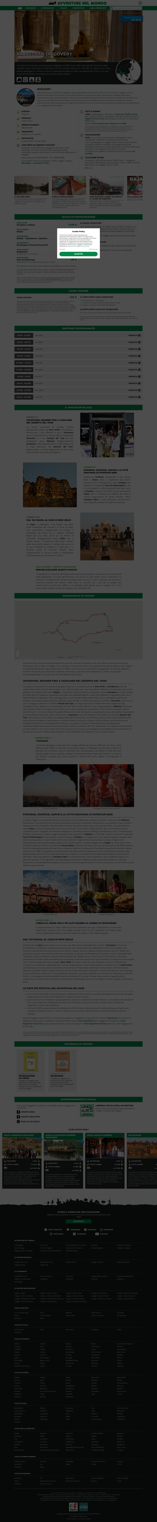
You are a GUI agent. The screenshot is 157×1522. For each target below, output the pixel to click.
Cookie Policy (72, 246)
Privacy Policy (84, 246)
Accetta (78, 254)
